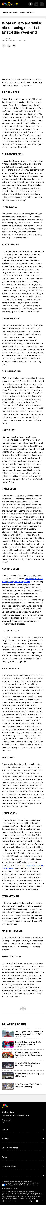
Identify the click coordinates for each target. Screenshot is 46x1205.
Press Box (18, 1183)
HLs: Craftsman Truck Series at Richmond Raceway (29, 1085)
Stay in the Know (8, 1112)
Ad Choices (25, 1183)
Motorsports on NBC (27, 12)
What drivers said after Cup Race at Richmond (29, 1074)
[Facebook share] (4, 46)
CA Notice (22, 1185)
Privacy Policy (35, 1183)
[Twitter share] (9, 46)
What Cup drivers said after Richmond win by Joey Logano (28, 1053)
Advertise (5, 1181)
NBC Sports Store (7, 1183)
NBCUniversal (14, 1188)
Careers (11, 1181)
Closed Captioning (21, 1181)
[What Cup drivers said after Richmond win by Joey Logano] (8, 1054)
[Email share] (14, 46)
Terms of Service (32, 1185)
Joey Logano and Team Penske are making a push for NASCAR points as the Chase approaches (29, 1032)
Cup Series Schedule (10, 12)
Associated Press (20, 1036)
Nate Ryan (18, 1057)
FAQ (29, 1181)
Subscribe (6, 1121)
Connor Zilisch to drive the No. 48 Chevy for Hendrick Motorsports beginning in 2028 (29, 1043)
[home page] (10, 4)
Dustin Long (8, 38)
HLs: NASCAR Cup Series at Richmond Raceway (27, 1064)
